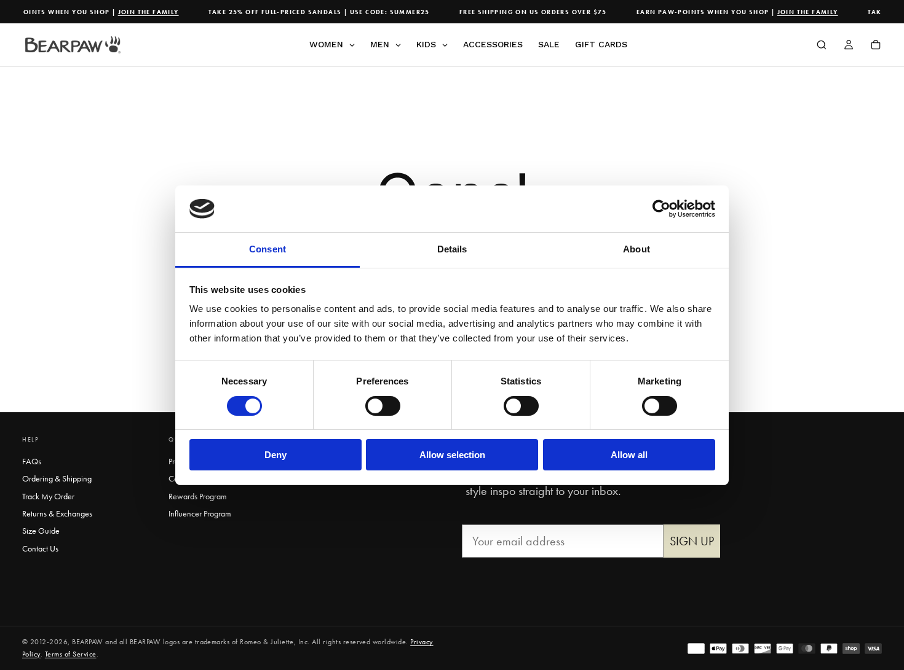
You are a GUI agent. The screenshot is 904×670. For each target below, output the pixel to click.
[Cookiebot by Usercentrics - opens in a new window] (661, 209)
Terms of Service (71, 654)
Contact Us (40, 548)
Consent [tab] (267, 249)
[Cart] (876, 46)
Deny (275, 455)
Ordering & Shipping (57, 478)
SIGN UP (692, 541)
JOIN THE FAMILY (143, 12)
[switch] (382, 406)
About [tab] (636, 249)
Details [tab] (452, 249)
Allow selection (452, 455)
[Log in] (849, 46)
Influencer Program (200, 513)
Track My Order (48, 496)
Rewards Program (198, 496)
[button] (821, 46)
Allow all (629, 455)
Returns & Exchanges (57, 513)
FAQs (31, 461)
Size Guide (41, 530)
